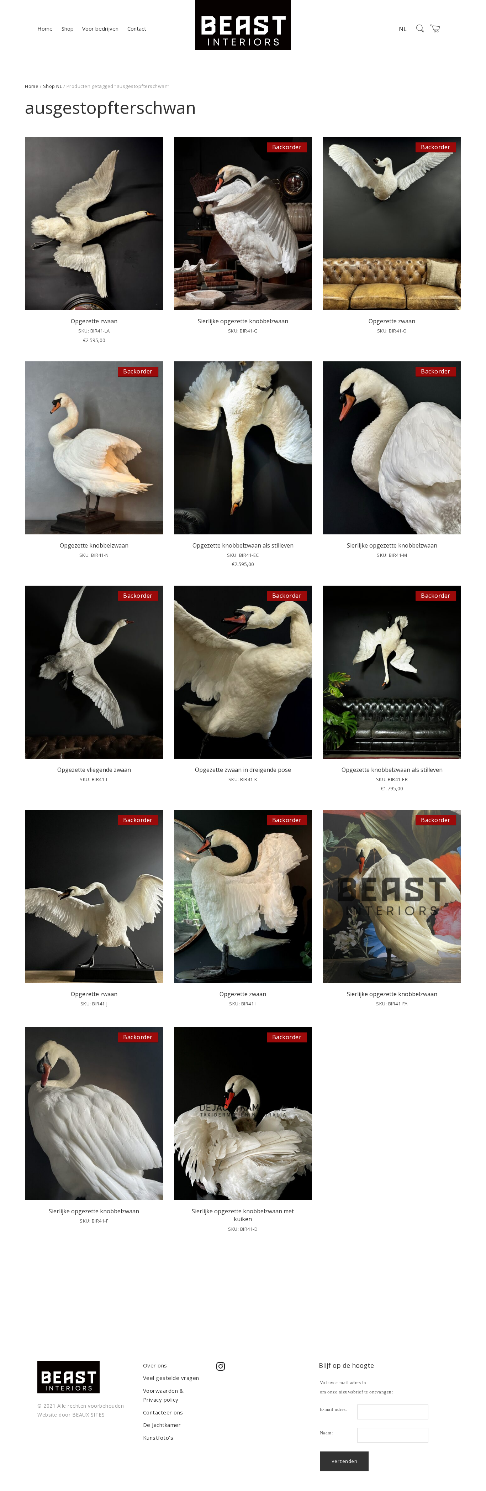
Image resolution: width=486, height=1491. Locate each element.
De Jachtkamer (162, 1424)
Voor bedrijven (100, 28)
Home (45, 28)
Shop (68, 28)
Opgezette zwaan (94, 321)
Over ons (155, 1365)
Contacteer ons (163, 1412)
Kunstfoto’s (158, 1437)
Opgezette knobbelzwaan (94, 545)
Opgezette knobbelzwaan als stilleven (243, 545)
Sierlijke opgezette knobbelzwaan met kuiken (243, 1215)
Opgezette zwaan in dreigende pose (243, 770)
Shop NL (52, 86)
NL (403, 29)
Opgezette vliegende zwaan (94, 770)
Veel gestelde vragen (171, 1377)
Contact (136, 28)
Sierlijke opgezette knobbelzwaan (243, 321)
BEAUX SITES (88, 1414)
